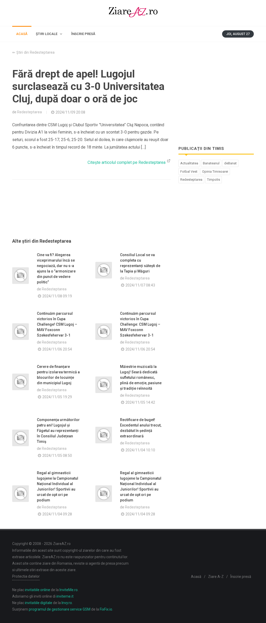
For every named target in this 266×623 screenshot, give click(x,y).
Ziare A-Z (216, 577)
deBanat (230, 163)
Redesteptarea (29, 112)
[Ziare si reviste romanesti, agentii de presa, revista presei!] (133, 13)
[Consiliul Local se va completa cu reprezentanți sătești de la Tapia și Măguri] (103, 270)
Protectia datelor (26, 576)
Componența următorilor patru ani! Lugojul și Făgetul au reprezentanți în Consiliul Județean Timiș (58, 431)
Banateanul (211, 163)
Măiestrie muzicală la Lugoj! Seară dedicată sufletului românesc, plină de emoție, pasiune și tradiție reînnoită (141, 377)
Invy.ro (67, 603)
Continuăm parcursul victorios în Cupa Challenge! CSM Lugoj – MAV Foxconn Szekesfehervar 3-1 (57, 324)
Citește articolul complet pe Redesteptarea (127, 162)
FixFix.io (106, 609)
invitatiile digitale (38, 603)
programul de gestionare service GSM (59, 609)
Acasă (196, 577)
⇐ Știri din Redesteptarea (33, 52)
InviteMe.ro (68, 590)
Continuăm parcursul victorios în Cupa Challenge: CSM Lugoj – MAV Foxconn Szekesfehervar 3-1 (140, 324)
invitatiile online (37, 590)
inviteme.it (65, 596)
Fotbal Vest (188, 171)
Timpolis (213, 179)
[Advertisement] (91, 215)
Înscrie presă (240, 577)
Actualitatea (189, 163)
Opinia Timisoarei (215, 171)
